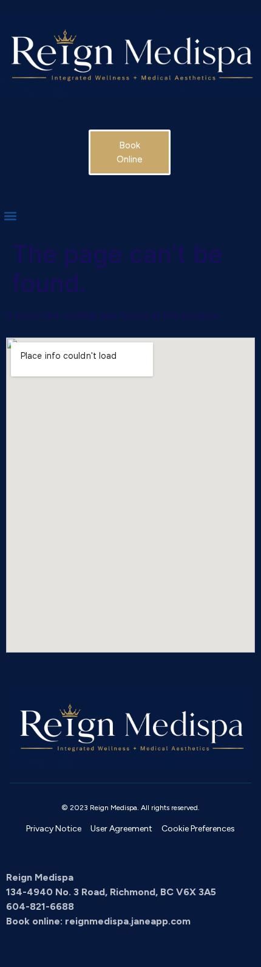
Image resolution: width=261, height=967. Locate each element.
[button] (10, 216)
